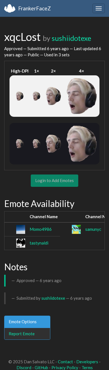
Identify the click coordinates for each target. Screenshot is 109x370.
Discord (23, 367)
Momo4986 (41, 229)
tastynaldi (39, 242)
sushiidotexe (71, 38)
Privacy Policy (64, 367)
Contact (65, 361)
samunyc (93, 229)
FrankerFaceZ (34, 8)
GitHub (41, 367)
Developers (87, 361)
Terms (87, 367)
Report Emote (22, 333)
